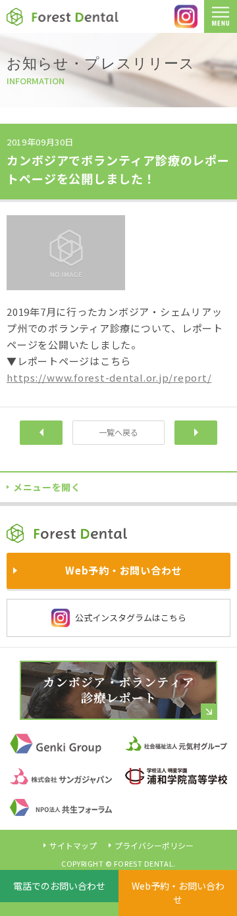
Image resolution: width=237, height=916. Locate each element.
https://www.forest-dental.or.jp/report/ (109, 377)
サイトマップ (73, 845)
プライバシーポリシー (154, 845)
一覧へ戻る (118, 432)
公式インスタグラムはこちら (130, 617)
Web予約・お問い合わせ (178, 892)
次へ (196, 432)
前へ (41, 432)
